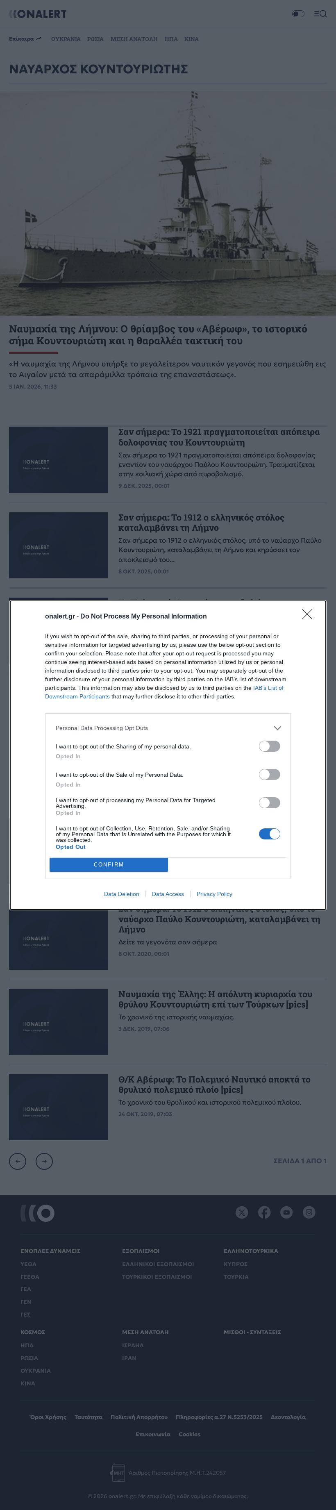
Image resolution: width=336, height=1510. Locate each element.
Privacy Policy (214, 894)
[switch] (269, 746)
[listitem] (168, 728)
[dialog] (168, 755)
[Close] (310, 617)
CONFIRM (109, 865)
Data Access (168, 894)
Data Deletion (121, 894)
